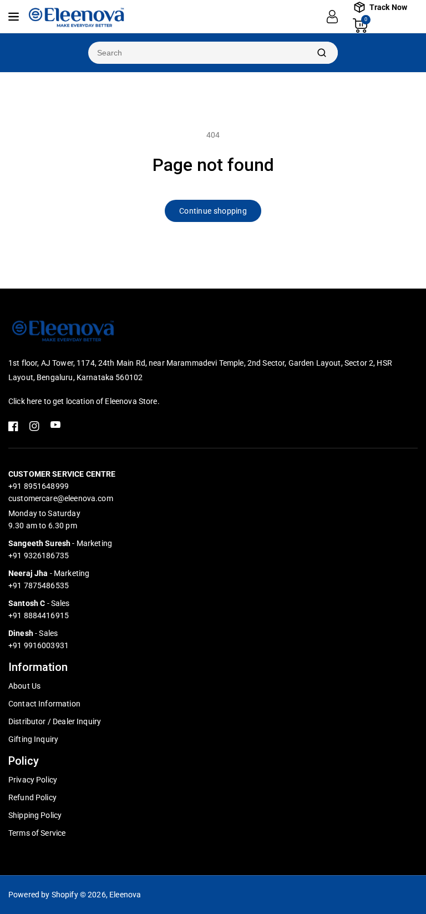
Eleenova (125, 894)
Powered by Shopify (43, 894)
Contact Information (44, 703)
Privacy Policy (32, 779)
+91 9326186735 (38, 555)
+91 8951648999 (38, 486)
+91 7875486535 (38, 585)
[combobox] (197, 52)
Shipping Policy (35, 815)
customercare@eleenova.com (60, 498)
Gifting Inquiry (33, 739)
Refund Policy (32, 797)
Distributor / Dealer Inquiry (54, 721)
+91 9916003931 (38, 645)
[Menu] (13, 16)
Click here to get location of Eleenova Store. (84, 401)
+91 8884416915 (38, 615)
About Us (24, 685)
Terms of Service (36, 833)
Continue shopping (213, 210)
